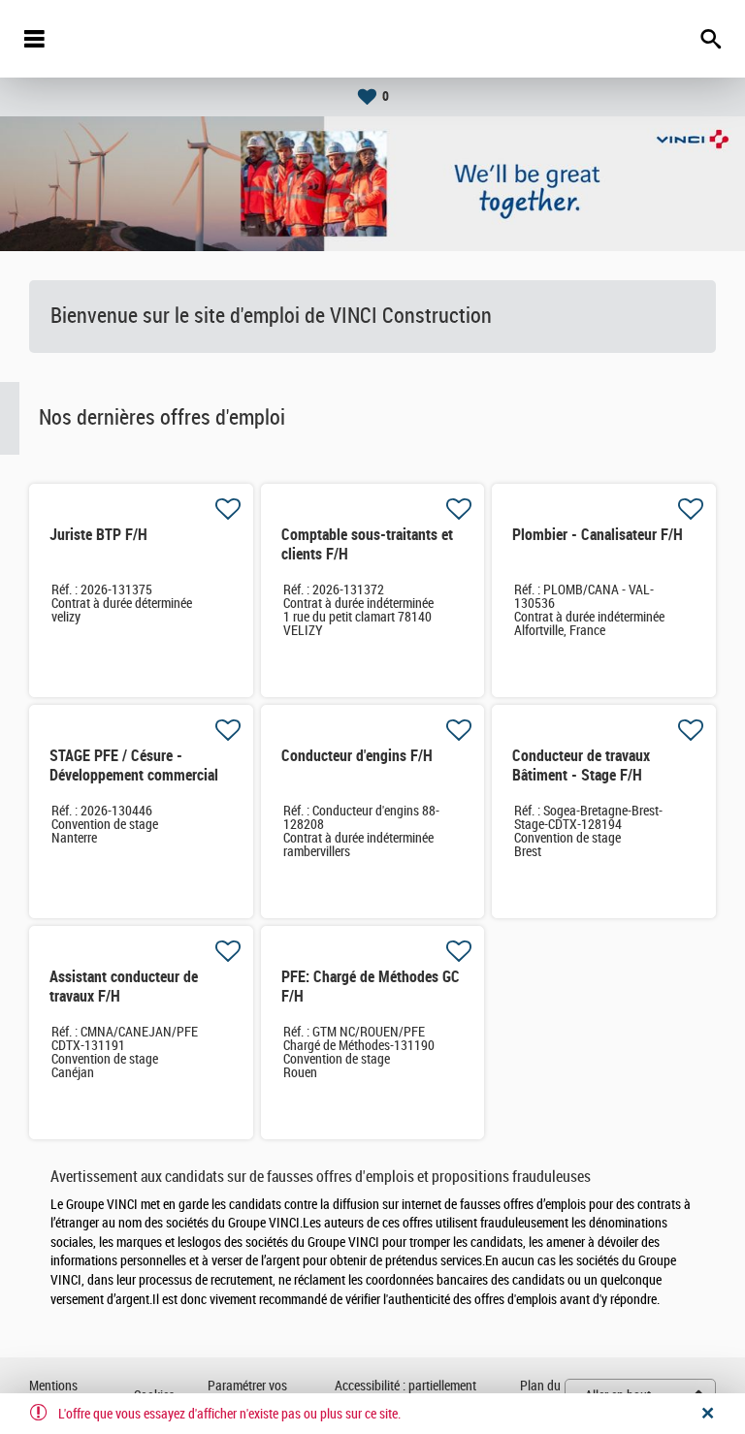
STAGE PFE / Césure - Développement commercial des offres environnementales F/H (139, 785)
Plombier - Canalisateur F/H (597, 535)
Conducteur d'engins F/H (357, 756)
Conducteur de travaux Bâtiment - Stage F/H (581, 765)
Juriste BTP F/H (98, 535)
